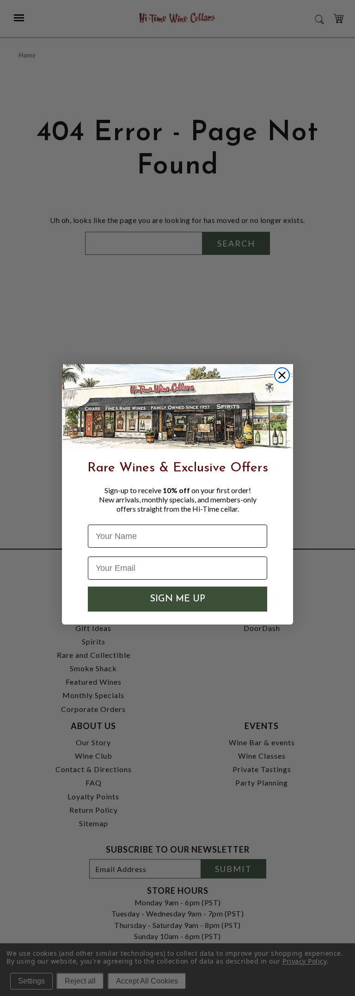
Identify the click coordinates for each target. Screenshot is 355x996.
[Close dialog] (282, 375)
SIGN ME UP (177, 599)
